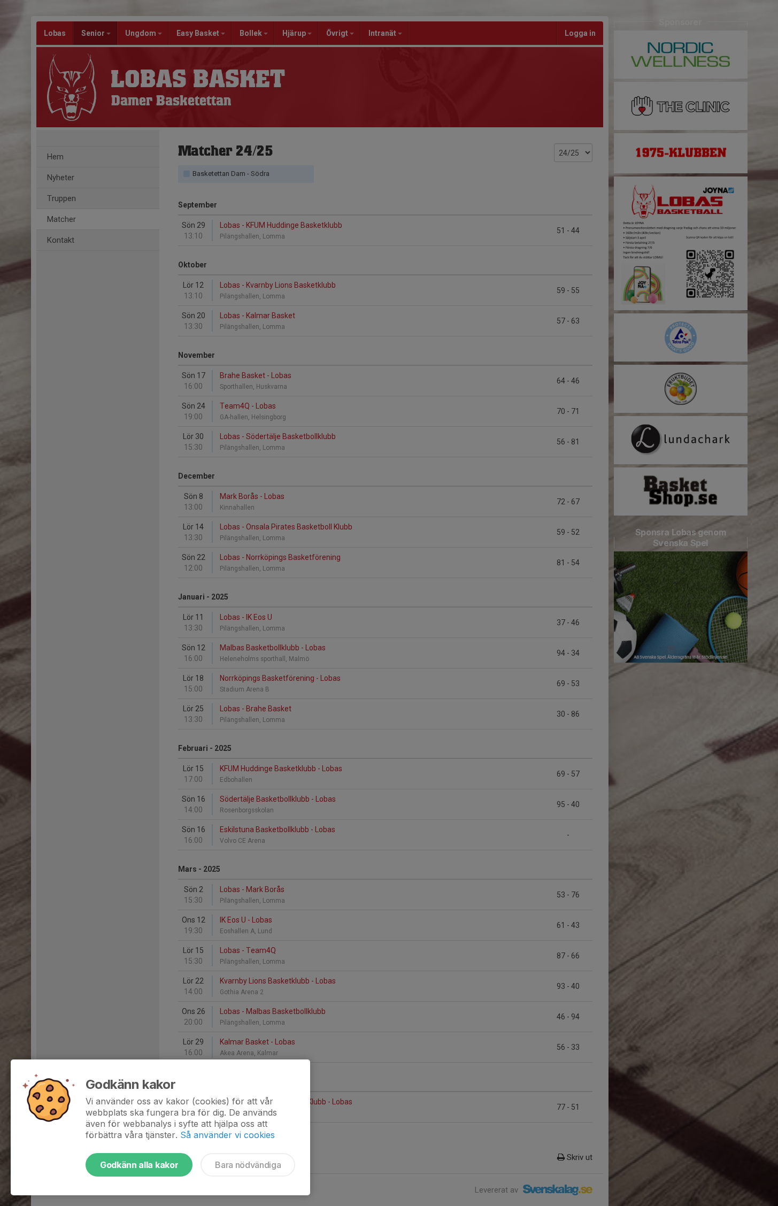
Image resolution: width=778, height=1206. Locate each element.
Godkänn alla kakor (139, 1164)
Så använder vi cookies (227, 1135)
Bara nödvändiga (248, 1164)
